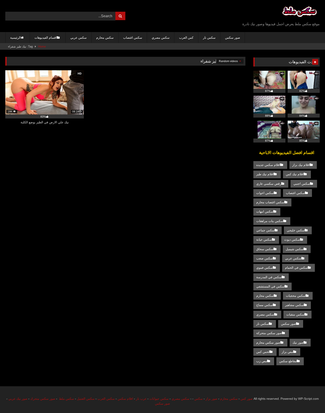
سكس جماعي (265, 230)
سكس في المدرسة (269, 277)
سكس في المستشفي (270, 286)
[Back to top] (311, 400)
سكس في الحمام (296, 267)
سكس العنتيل (86, 398)
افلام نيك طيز (265, 174)
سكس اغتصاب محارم (270, 202)
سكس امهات (264, 211)
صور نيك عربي (17, 398)
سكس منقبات (295, 314)
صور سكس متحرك (42, 398)
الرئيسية (15, 37)
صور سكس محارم (268, 342)
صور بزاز (211, 398)
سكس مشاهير (294, 305)
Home (42, 46)
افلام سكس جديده (268, 165)
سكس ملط (66, 398)
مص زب (261, 361)
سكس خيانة (264, 239)
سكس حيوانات (159, 398)
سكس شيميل (295, 249)
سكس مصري (161, 37)
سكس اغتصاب (132, 37)
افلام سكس (125, 398)
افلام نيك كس (295, 174)
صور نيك (298, 342)
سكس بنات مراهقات (269, 221)
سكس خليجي (296, 230)
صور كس (247, 398)
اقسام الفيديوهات (45, 37)
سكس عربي (78, 37)
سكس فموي (264, 267)
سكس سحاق (264, 249)
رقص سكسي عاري (268, 183)
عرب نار (141, 398)
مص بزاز (287, 352)
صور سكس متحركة (269, 333)
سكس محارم (105, 37)
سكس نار (209, 37)
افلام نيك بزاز (301, 165)
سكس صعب (264, 258)
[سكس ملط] (299, 12)
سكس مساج (264, 305)
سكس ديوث (292, 239)
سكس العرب (106, 398)
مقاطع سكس (288, 361)
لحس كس (263, 352)
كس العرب (186, 37)
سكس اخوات (265, 193)
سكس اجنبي (301, 183)
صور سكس (232, 37)
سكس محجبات (296, 295)
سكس (198, 398)
